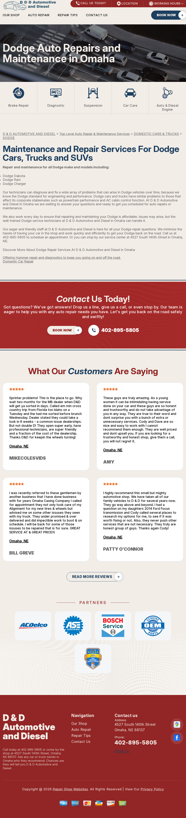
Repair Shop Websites (70, 789)
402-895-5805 (14, 237)
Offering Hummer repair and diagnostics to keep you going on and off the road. (62, 258)
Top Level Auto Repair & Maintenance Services (94, 134)
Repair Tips (68, 15)
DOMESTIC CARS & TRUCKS (156, 134)
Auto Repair (39, 15)
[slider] (16, 389)
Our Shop (11, 15)
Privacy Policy (152, 789)
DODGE (9, 138)
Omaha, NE (19, 446)
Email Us (122, 751)
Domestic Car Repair (18, 261)
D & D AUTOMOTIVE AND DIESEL (29, 134)
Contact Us (97, 15)
